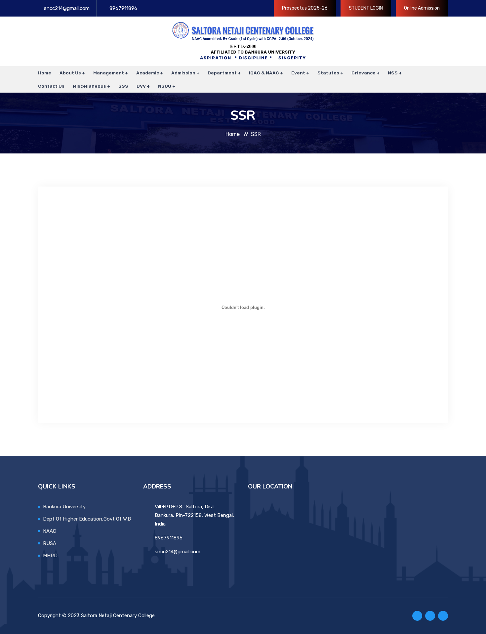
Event (298, 72)
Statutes (328, 72)
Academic (147, 72)
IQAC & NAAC (264, 72)
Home (44, 72)
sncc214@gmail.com (67, 8)
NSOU (164, 86)
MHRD (50, 556)
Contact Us (51, 86)
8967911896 (123, 8)
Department (222, 72)
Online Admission (422, 8)
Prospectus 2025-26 (305, 8)
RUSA (49, 543)
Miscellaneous (89, 86)
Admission (183, 72)
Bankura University (64, 507)
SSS (123, 86)
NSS (393, 72)
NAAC (49, 531)
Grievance (363, 72)
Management (108, 72)
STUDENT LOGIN (366, 8)
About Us (70, 72)
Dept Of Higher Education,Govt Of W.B (87, 519)
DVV (141, 86)
